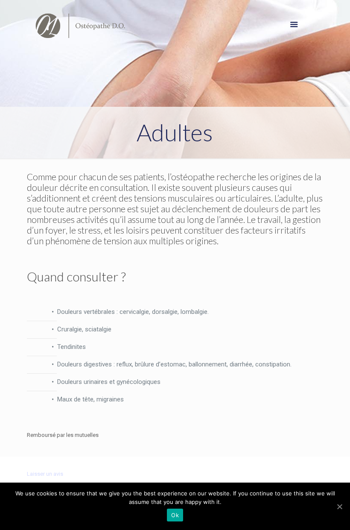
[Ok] (339, 506)
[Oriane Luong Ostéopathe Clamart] (80, 25)
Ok (175, 515)
